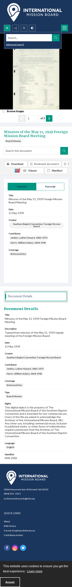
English (10, 447)
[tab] (22, 186)
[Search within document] (64, 151)
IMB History (10, 526)
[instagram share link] (15, 548)
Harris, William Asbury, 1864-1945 (28, 242)
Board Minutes (13, 141)
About (7, 521)
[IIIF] (17, 170)
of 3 (43, 118)
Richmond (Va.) (18, 253)
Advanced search (15, 44)
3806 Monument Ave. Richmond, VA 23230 (26, 489)
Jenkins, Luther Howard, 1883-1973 (29, 237)
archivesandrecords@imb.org (19, 498)
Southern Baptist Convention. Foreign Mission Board (36, 225)
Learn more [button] (34, 571)
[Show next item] (49, 118)
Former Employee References (19, 530)
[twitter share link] (23, 548)
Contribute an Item (13, 535)
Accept (10, 582)
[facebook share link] (7, 548)
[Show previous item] (22, 118)
